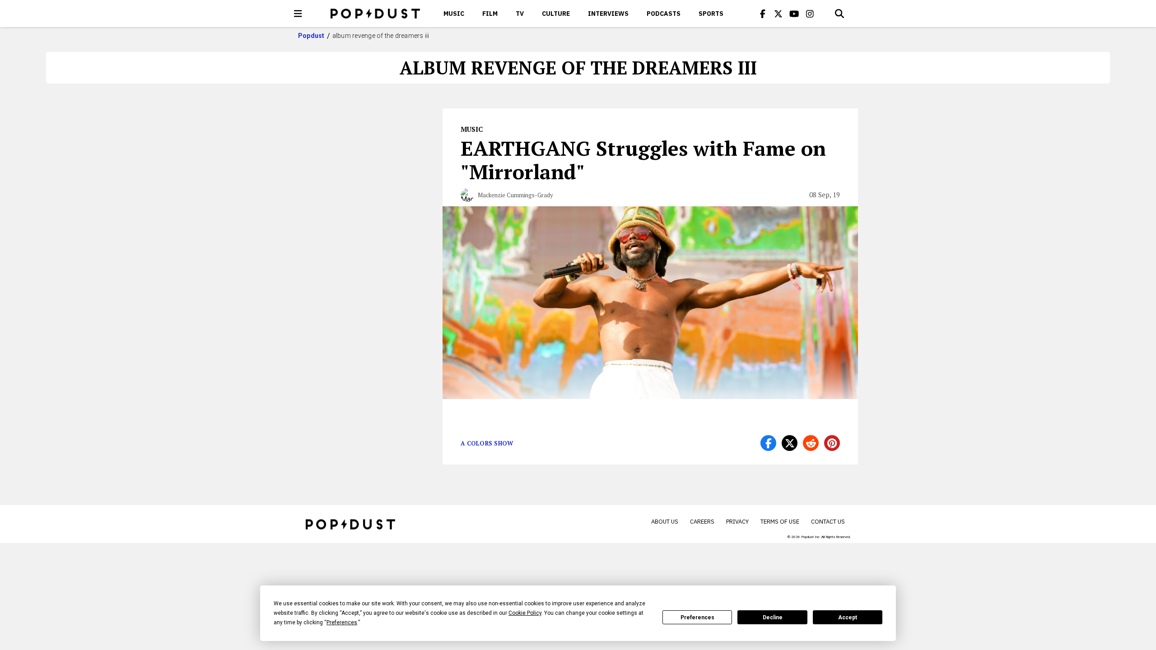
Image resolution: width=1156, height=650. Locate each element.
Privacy (737, 521)
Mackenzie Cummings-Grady (515, 195)
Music (453, 13)
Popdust (311, 35)
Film (490, 13)
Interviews (608, 13)
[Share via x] (789, 443)
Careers (702, 521)
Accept (847, 617)
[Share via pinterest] (832, 443)
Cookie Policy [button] (524, 613)
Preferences (697, 617)
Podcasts (664, 13)
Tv (520, 13)
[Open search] (839, 13)
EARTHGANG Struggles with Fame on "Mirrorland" (643, 160)
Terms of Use (779, 521)
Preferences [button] (341, 622)
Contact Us (828, 521)
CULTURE (556, 13)
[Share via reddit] (811, 443)
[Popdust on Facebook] (762, 13)
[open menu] (298, 13)
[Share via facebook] (768, 443)
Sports (711, 13)
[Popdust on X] (778, 13)
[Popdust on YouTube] (794, 13)
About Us (664, 521)
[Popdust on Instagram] (810, 13)
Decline (773, 617)
